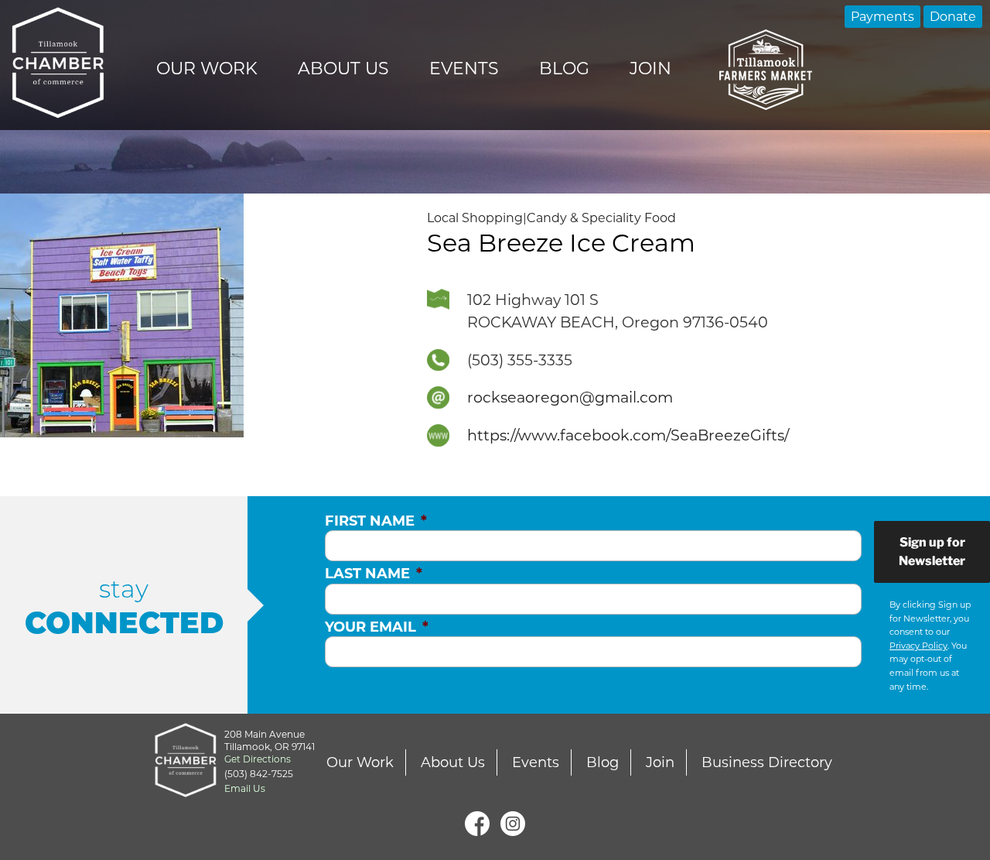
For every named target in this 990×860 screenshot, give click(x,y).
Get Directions (257, 759)
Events (464, 68)
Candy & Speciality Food (601, 218)
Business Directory (767, 762)
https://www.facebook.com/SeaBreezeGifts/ (628, 435)
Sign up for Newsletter (932, 551)
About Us (343, 68)
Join (650, 68)
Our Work (207, 68)
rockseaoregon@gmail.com (570, 397)
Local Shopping (475, 218)
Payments (882, 16)
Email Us (244, 788)
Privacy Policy (918, 645)
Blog (564, 68)
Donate (953, 16)
